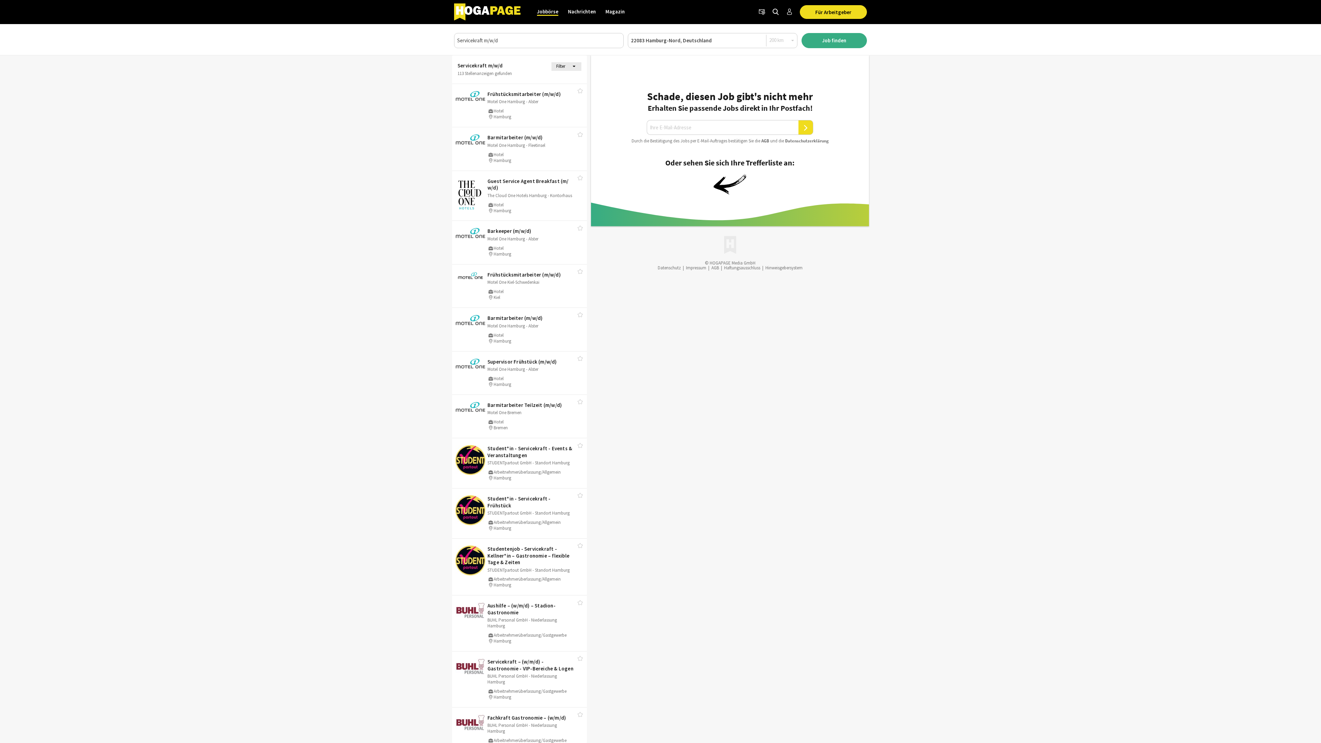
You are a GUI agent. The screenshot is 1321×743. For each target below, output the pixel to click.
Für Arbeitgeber (833, 12)
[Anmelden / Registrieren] (789, 12)
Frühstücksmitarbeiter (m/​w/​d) (524, 94)
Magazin (615, 11)
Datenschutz (669, 268)
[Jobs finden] (776, 12)
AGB (765, 141)
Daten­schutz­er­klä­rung (807, 141)
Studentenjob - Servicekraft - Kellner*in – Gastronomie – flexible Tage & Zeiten (528, 556)
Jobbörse (547, 11)
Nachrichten (582, 11)
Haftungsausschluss (742, 268)
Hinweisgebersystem (784, 268)
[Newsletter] (762, 12)
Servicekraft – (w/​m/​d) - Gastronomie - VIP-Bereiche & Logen (530, 665)
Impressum (696, 268)
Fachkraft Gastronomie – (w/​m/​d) (526, 717)
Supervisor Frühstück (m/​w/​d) (522, 361)
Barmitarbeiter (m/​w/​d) (515, 137)
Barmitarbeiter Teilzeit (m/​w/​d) (524, 405)
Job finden (834, 40)
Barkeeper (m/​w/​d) (509, 231)
